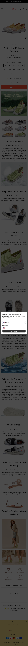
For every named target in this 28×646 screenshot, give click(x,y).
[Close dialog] (26, 313)
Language (5, 320)
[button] (14, 322)
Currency (6, 325)
